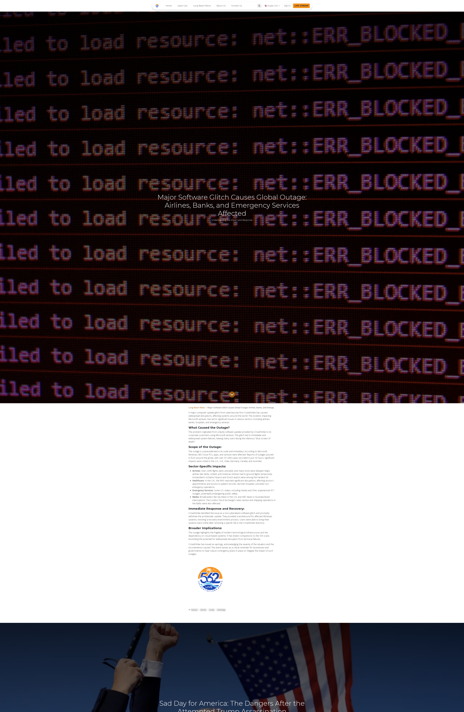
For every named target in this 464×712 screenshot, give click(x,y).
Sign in (287, 6)
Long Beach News (196, 407)
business (194, 610)
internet (203, 610)
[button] (259, 5)
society (211, 610)
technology (221, 610)
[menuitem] (169, 5)
